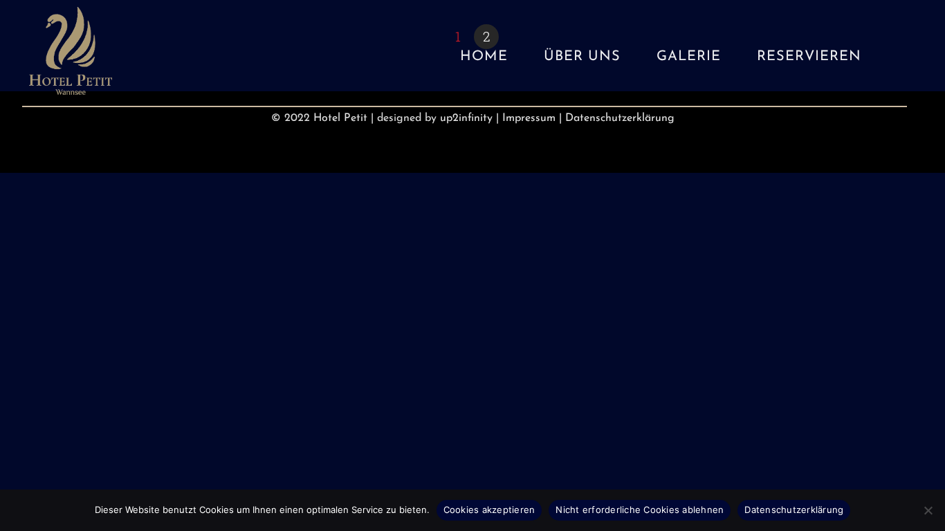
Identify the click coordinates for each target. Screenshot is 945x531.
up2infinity (466, 118)
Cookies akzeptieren (489, 509)
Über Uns (582, 57)
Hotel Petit (340, 118)
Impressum (529, 118)
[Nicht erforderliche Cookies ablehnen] (928, 510)
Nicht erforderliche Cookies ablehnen (640, 509)
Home (484, 57)
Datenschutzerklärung (620, 118)
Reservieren (809, 57)
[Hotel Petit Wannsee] (70, 87)
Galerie (689, 57)
